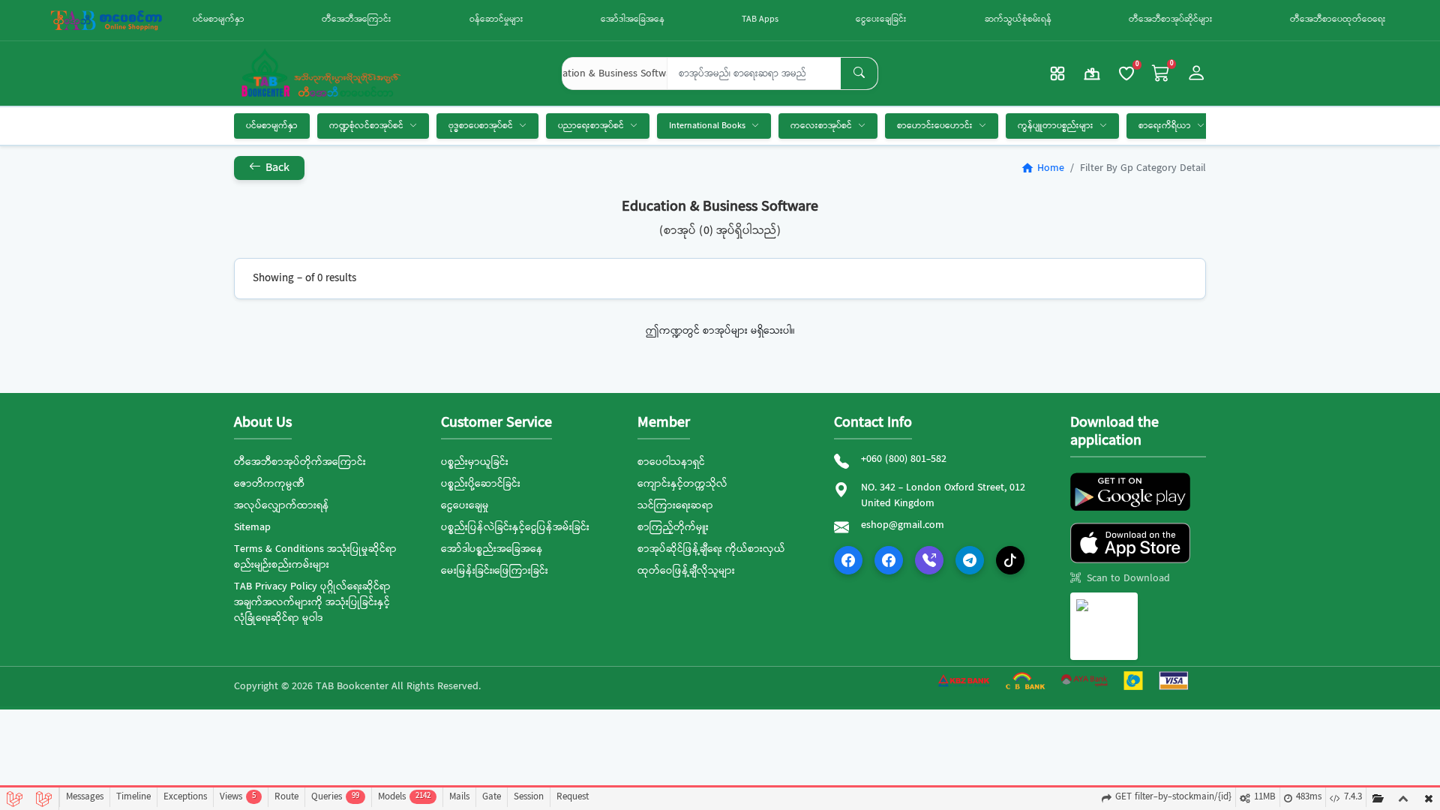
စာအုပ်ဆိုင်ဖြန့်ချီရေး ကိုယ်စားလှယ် (711, 549)
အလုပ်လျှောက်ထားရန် (281, 505)
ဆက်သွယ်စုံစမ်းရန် (1018, 19)
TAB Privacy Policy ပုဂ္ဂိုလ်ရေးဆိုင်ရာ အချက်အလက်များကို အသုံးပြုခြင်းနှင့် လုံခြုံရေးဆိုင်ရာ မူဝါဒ (312, 602)
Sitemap (252, 527)
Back (276, 167)
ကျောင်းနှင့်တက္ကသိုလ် (683, 484)
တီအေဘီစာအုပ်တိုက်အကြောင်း (300, 462)
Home (1042, 168)
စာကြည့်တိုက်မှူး (673, 527)
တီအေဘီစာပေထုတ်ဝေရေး (1338, 19)
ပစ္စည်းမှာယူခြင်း (474, 462)
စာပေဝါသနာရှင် (671, 462)
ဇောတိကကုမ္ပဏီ (269, 484)
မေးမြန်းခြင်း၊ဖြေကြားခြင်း (494, 570)
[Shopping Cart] (1161, 74)
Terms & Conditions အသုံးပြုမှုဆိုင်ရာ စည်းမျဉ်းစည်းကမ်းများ (315, 557)
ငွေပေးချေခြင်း (881, 19)
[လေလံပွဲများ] (1092, 73)
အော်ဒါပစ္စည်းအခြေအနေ (492, 549)
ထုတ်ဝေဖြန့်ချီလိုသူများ (686, 570)
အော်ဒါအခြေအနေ (632, 19)
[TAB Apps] (1057, 73)
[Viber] (929, 560)
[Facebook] (848, 560)
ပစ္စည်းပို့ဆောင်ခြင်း (480, 484)
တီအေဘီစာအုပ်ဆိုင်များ (1171, 19)
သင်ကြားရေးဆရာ (675, 505)
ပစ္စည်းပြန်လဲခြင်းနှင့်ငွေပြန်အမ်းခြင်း (515, 527)
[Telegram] (970, 560)
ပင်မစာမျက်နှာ (218, 19)
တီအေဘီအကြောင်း (357, 19)
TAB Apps (760, 19)
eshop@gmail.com (902, 525)
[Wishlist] (1127, 73)
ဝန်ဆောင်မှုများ (497, 19)
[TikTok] (1010, 560)
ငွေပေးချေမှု (465, 505)
